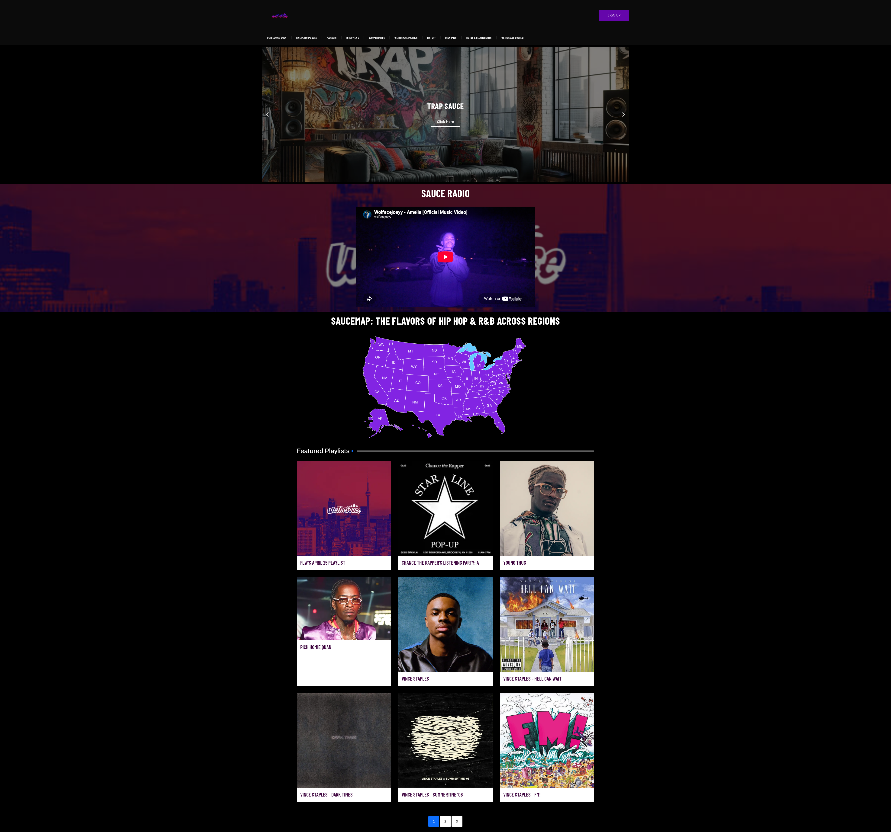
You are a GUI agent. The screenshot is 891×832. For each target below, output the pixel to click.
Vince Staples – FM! (522, 794)
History (431, 37)
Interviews (352, 37)
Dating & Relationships (479, 37)
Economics (451, 37)
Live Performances (306, 37)
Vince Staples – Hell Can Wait (532, 678)
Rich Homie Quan (315, 647)
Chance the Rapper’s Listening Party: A (440, 563)
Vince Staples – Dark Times (326, 794)
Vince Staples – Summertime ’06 (432, 794)
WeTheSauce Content (512, 37)
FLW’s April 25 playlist (322, 563)
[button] (267, 114)
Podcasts (332, 37)
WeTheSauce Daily (277, 37)
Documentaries (377, 37)
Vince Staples (415, 678)
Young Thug (514, 563)
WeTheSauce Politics (405, 37)
